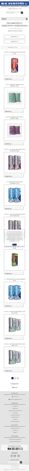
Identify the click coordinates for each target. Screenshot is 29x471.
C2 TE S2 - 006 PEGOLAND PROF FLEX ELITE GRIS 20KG (14, 215)
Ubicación (15, 419)
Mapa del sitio (15, 408)
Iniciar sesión (15, 8)
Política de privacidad (15, 421)
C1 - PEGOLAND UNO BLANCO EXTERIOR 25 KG (14, 182)
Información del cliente (15, 428)
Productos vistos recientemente (15, 439)
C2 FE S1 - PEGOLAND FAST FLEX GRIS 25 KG (14, 52)
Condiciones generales (15, 415)
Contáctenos (15, 406)
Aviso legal (15, 412)
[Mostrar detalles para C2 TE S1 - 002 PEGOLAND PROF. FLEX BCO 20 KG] (14, 325)
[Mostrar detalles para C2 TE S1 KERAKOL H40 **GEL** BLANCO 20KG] (14, 130)
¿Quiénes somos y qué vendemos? (15, 410)
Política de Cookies (15, 417)
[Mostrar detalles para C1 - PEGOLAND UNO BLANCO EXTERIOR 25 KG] (14, 195)
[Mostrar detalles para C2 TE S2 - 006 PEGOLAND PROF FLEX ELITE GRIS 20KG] (14, 227)
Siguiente (18, 378)
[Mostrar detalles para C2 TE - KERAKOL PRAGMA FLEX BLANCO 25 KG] (14, 98)
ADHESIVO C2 (14, 41)
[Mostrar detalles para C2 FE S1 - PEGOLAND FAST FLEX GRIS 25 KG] (14, 65)
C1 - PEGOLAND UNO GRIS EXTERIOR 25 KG (14, 279)
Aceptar (14, 244)
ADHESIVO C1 (14, 36)
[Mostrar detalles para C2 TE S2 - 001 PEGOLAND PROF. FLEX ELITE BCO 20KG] (14, 163)
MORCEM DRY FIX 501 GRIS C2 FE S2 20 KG (14, 247)
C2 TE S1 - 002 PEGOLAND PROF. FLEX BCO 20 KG (14, 312)
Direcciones (15, 430)
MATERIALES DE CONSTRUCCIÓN (16, 28)
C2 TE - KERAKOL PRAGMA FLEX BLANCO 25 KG (14, 85)
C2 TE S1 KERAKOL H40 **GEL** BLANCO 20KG (14, 117)
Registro (10, 8)
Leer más (14, 246)
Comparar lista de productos (15, 441)
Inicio (10, 28)
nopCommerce (17, 465)
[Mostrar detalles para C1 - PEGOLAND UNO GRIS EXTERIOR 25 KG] (14, 292)
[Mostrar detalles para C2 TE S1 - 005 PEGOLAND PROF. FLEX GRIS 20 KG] (14, 357)
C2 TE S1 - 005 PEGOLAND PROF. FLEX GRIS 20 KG (14, 344)
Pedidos (15, 432)
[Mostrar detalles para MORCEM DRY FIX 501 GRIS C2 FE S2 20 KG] (14, 260)
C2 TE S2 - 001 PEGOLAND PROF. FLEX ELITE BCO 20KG (14, 150)
